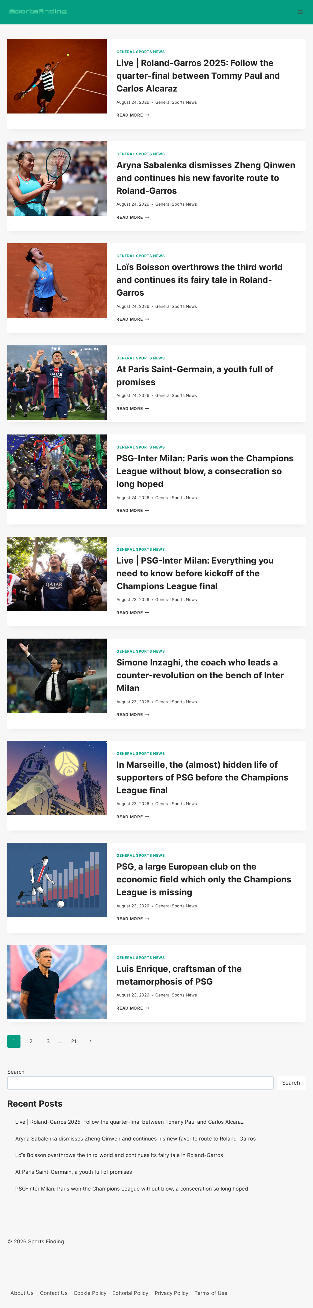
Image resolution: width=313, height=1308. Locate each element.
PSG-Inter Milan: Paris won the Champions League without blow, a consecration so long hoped (205, 471)
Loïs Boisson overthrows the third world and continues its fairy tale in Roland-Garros (199, 280)
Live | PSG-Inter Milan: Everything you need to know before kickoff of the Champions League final (195, 573)
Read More (132, 115)
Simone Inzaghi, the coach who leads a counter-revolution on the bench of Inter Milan (200, 675)
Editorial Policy (130, 1293)
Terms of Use (210, 1293)
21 (73, 1041)
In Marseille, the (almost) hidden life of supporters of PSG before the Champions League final (202, 777)
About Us (22, 1293)
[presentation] (57, 76)
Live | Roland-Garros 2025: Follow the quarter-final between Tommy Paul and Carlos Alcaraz (198, 76)
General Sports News (140, 51)
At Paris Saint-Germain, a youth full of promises (73, 1172)
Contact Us (54, 1293)
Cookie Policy (90, 1293)
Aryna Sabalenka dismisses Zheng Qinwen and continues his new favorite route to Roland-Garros (205, 178)
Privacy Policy (171, 1293)
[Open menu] (300, 12)
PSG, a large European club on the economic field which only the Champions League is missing (203, 879)
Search (15, 1072)
